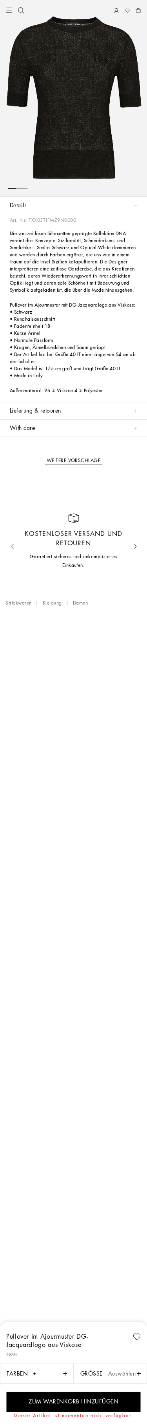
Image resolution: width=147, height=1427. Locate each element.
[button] (9, 10)
